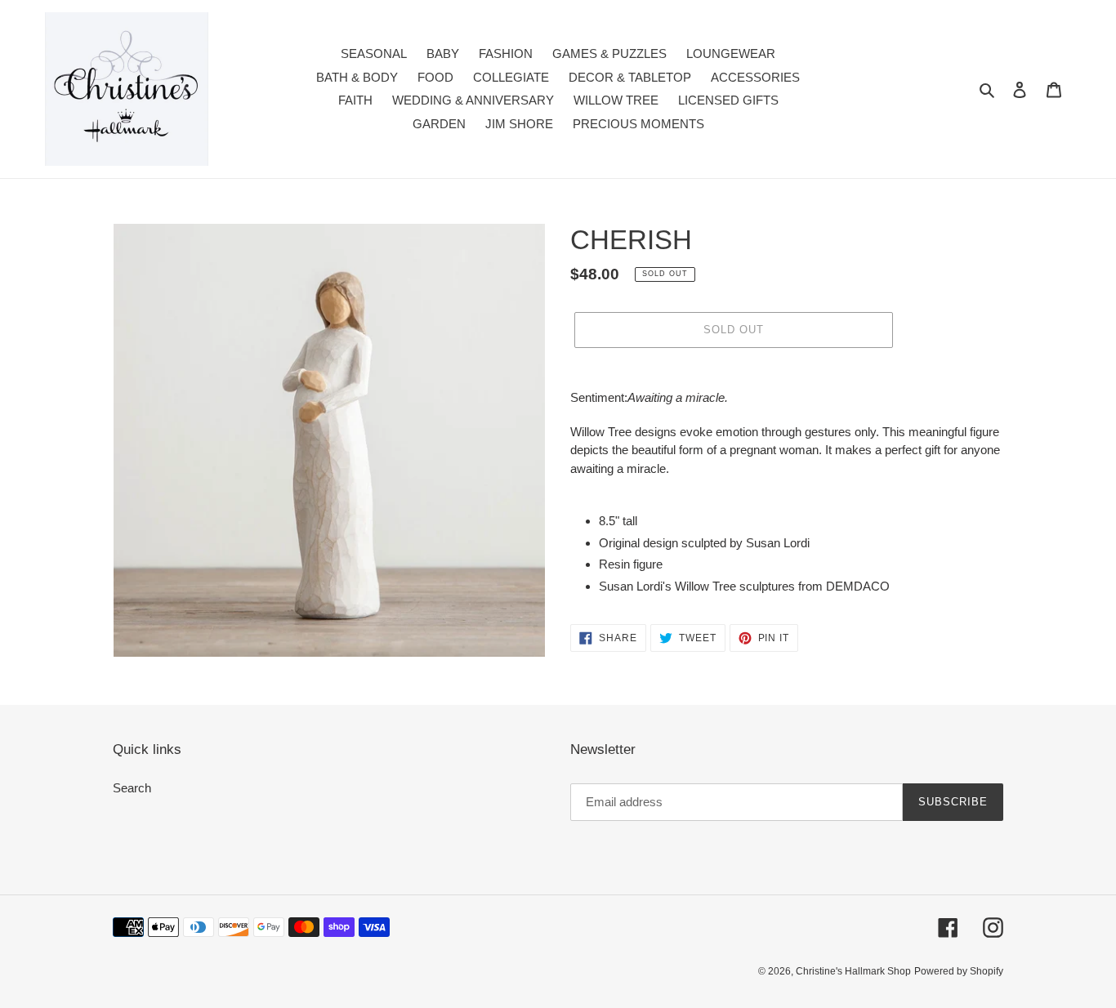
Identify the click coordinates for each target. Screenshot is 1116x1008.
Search (132, 788)
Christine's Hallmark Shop (853, 971)
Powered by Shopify (958, 971)
